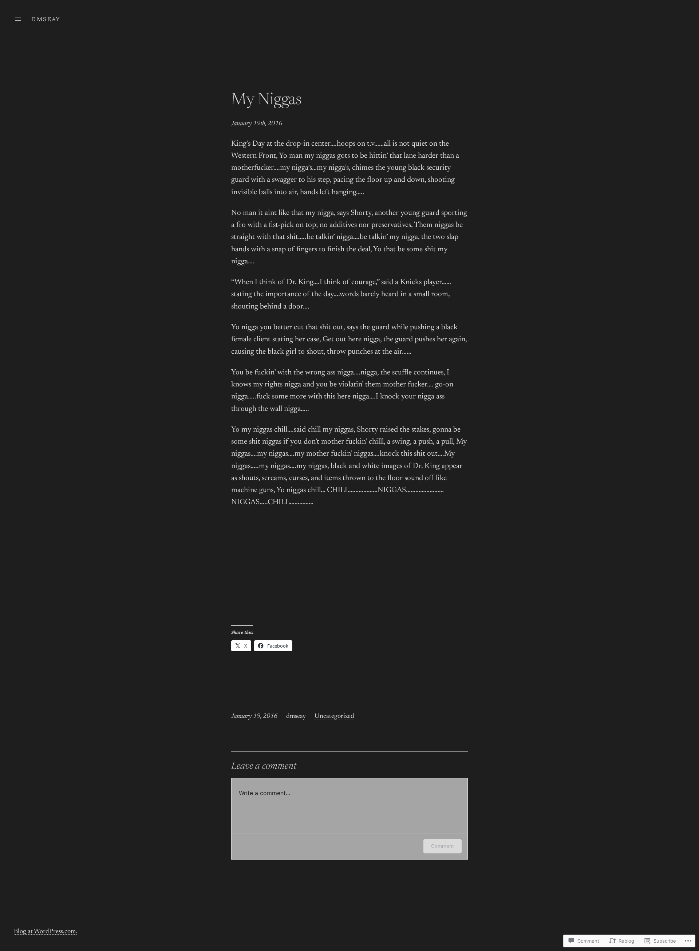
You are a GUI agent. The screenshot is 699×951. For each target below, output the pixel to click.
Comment (442, 846)
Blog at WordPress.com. (45, 931)
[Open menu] (18, 19)
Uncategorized (334, 716)
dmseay (45, 20)
